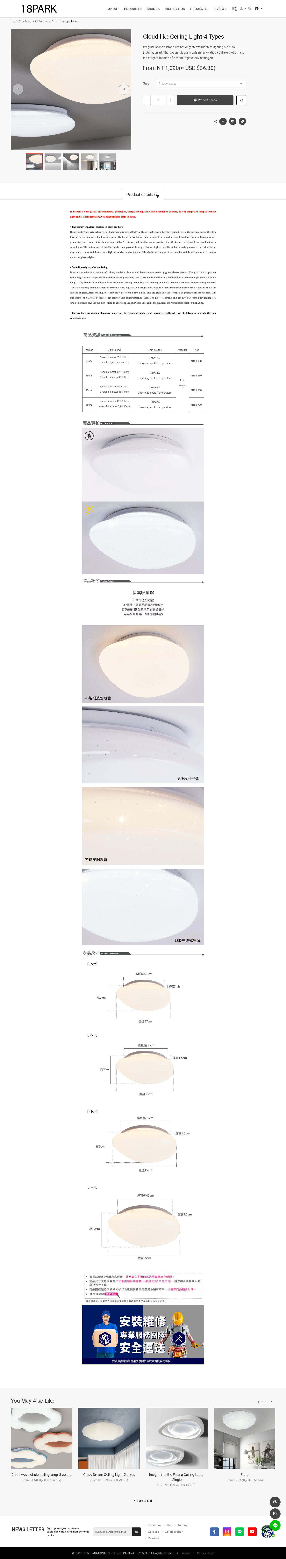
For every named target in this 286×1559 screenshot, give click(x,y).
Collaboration (174, 1531)
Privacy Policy (205, 1553)
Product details (139, 194)
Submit (136, 1531)
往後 (271, 1402)
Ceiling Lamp (43, 21)
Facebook (223, 121)
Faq (169, 1525)
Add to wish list (241, 100)
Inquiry (183, 1525)
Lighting (27, 21)
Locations (154, 1525)
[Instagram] (227, 1531)
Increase (170, 100)
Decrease (147, 100)
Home (14, 21)
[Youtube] (252, 1531)
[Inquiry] (275, 1513)
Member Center (243, 8)
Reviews (153, 1538)
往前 (258, 1402)
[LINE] (239, 1531)
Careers (153, 1531)
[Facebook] (214, 1531)
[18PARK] (38, 9)
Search (249, 8)
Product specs (167, 83)
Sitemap (186, 1553)
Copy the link (242, 121)
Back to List (144, 1501)
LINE (232, 121)
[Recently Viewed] (275, 1502)
